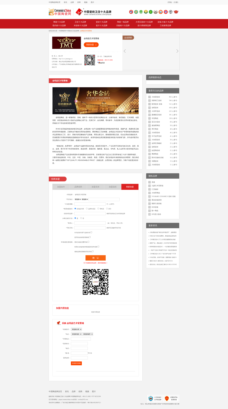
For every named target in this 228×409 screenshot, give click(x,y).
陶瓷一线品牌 (123, 22)
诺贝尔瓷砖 (156, 122)
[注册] (176, 2)
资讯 (65, 2)
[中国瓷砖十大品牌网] (80, 12)
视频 (85, 2)
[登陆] (170, 2)
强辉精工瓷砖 (157, 100)
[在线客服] (101, 62)
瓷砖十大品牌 (101, 22)
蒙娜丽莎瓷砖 (157, 115)
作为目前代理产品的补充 (82, 232)
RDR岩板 (155, 207)
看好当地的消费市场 (80, 242)
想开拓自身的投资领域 (81, 237)
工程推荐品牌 (165, 25)
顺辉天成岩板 (157, 203)
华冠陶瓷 (155, 118)
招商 (79, 2)
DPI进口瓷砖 (156, 214)
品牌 (72, 2)
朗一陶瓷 (155, 211)
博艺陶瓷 (155, 129)
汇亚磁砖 (155, 189)
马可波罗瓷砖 (157, 136)
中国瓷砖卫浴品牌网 (72, 31)
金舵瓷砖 (155, 108)
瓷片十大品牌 (101, 25)
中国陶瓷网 (62, 31)
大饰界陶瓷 (156, 193)
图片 (92, 2)
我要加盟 (90, 45)
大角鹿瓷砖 (156, 97)
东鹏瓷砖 (155, 161)
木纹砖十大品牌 (80, 25)
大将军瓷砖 (156, 111)
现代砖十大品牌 (59, 25)
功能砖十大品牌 (123, 25)
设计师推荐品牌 (144, 25)
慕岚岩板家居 (157, 200)
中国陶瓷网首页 (54, 2)
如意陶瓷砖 (156, 150)
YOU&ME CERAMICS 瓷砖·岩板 (164, 196)
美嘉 (153, 182)
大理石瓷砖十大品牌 (144, 22)
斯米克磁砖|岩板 (158, 157)
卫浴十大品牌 (80, 22)
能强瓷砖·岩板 (157, 104)
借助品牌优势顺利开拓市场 (83, 251)
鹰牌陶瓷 (155, 154)
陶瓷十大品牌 (59, 22)
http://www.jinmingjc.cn (65, 59)
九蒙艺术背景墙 (157, 186)
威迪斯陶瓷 (156, 125)
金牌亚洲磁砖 (157, 143)
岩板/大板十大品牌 (165, 22)
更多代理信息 (95, 312)
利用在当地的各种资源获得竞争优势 (85, 247)
